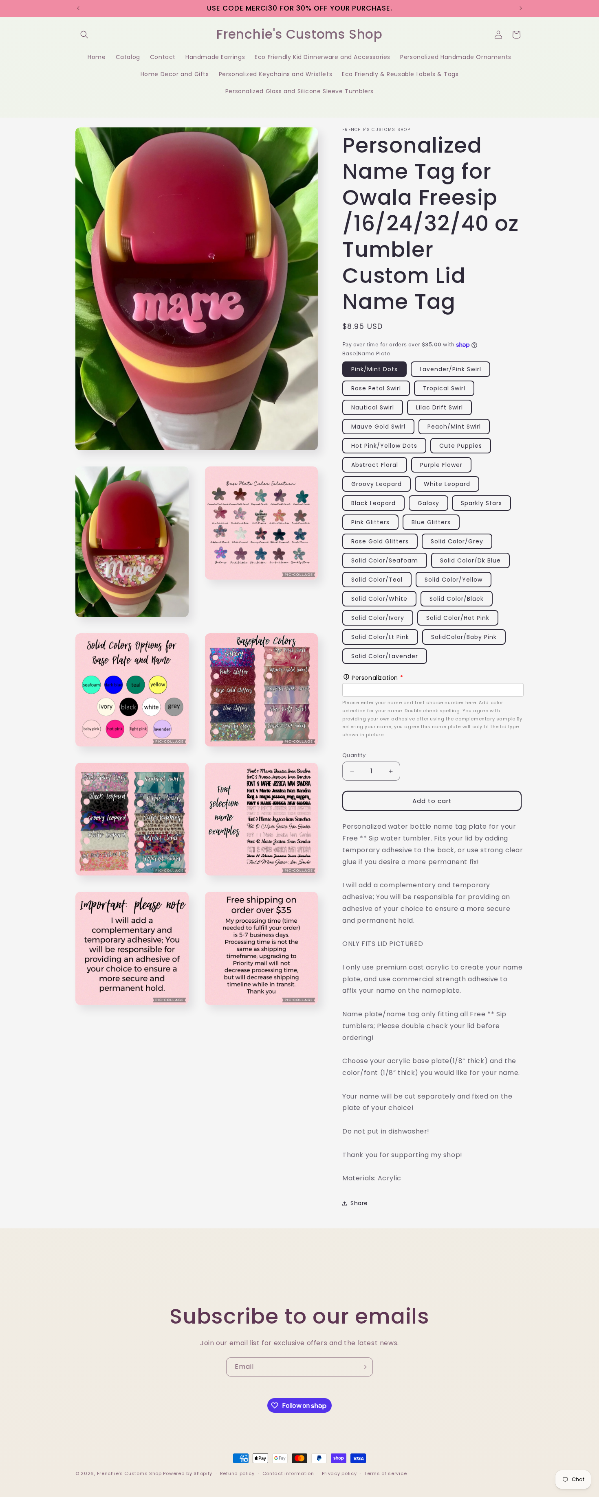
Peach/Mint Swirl (454, 426)
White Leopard (447, 484)
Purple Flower (441, 465)
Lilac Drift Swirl (439, 407)
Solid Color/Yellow (453, 580)
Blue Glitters (431, 522)
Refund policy (237, 1473)
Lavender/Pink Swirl (450, 369)
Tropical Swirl (444, 388)
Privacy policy (339, 1473)
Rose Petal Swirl (376, 388)
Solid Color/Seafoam (384, 560)
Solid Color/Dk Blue (470, 560)
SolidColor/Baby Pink (464, 637)
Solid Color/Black (456, 599)
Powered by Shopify (187, 1473)
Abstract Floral (374, 465)
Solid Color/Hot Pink (457, 618)
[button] (84, 35)
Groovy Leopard (376, 484)
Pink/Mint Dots (374, 369)
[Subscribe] (363, 1367)
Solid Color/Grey (457, 541)
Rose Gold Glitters (380, 541)
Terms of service (385, 1473)
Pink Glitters (370, 522)
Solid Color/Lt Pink (380, 637)
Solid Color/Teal (377, 580)
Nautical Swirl (372, 407)
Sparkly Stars (481, 503)
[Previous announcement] (78, 8)
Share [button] (359, 1203)
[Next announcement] (521, 8)
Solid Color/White (379, 599)
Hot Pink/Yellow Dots (384, 446)
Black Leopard (373, 503)
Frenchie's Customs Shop (129, 1473)
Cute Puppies (460, 446)
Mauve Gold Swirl (378, 426)
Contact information (288, 1473)
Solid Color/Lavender (384, 656)
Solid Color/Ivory (377, 618)
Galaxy (428, 503)
